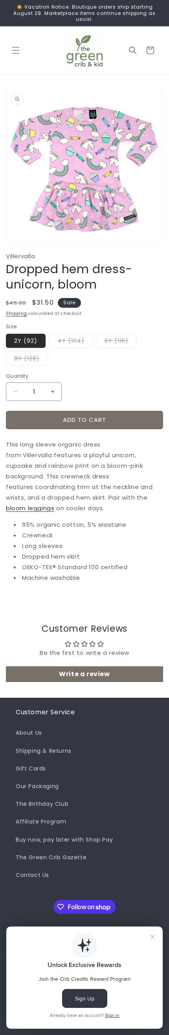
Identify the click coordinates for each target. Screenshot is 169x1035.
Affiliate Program (41, 821)
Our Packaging (37, 786)
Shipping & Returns (44, 751)
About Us (29, 733)
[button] (15, 50)
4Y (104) (75, 342)
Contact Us (32, 875)
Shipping (16, 313)
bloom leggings (30, 508)
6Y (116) (121, 342)
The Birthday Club (42, 804)
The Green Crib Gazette (51, 857)
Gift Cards (31, 768)
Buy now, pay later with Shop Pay (64, 840)
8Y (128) (31, 360)
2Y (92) (25, 341)
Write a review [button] (84, 673)
